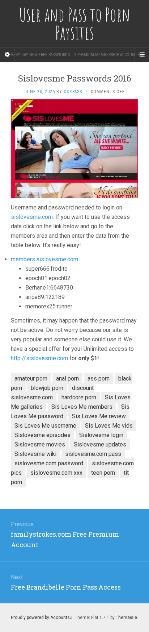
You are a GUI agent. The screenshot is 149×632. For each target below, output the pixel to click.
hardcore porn (78, 397)
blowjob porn (47, 387)
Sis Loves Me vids (109, 425)
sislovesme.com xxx (56, 472)
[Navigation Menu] (142, 54)
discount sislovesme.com (52, 392)
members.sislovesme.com (44, 259)
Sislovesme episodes (42, 435)
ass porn (99, 378)
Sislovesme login (101, 435)
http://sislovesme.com (39, 358)
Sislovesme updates (100, 444)
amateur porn (30, 378)
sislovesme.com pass (93, 453)
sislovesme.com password (48, 463)
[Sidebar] (7, 54)
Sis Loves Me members (81, 406)
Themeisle (126, 617)
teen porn (103, 472)
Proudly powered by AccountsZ (42, 617)
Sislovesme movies (39, 444)
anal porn (67, 378)
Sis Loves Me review (99, 416)
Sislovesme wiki (35, 453)
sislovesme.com (32, 216)
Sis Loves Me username (45, 425)
